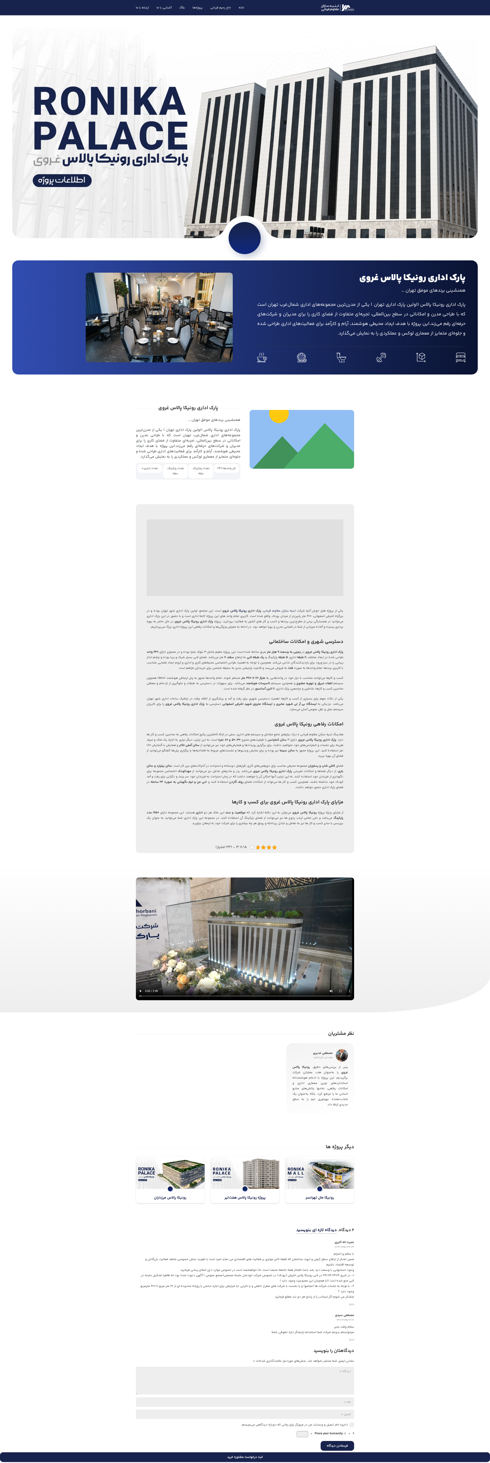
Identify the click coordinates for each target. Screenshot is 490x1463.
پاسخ (351, 1304)
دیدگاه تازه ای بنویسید (316, 1230)
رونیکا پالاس (238, 610)
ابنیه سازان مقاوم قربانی (279, 610)
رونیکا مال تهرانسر (319, 1198)
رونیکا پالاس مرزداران (170, 1198)
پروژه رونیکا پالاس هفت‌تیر (245, 1198)
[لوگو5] (337, 7)
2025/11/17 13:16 (345, 1320)
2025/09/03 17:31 (344, 1247)
